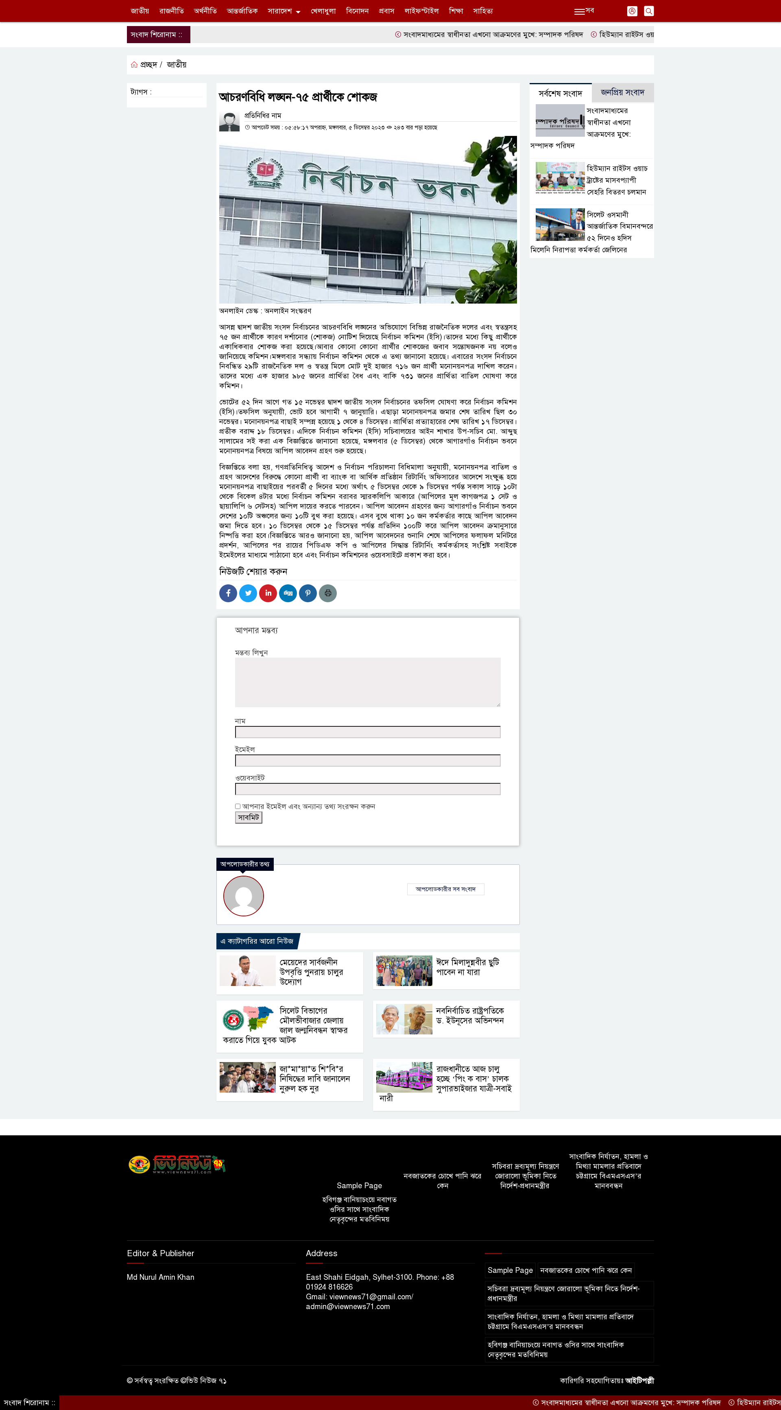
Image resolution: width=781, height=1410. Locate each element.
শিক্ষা (456, 11)
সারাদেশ (280, 11)
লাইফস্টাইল (422, 11)
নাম (240, 721)
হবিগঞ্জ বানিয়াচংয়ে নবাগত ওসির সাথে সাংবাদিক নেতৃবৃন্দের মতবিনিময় (359, 1209)
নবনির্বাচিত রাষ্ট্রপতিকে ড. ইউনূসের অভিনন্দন (470, 1016)
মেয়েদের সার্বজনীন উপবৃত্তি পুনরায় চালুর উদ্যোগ (311, 972)
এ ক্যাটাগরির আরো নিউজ (256, 941)
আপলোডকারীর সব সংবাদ (446, 889)
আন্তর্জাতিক (242, 11)
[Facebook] (228, 593)
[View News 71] (177, 1164)
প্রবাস (387, 11)
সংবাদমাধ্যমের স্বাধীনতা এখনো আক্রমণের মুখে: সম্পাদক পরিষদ (454, 34)
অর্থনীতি (205, 11)
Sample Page (359, 1185)
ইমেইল (245, 749)
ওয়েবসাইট (250, 778)
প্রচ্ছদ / (150, 65)
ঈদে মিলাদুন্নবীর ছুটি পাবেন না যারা (467, 967)
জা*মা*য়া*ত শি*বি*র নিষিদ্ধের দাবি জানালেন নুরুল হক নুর (315, 1079)
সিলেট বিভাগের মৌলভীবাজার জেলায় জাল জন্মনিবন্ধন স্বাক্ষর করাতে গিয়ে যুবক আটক (285, 1025)
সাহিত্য (483, 11)
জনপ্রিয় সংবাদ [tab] (623, 92)
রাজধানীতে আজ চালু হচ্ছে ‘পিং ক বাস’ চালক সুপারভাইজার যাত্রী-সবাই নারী (446, 1084)
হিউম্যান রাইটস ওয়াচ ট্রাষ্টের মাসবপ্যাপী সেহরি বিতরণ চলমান (647, 34)
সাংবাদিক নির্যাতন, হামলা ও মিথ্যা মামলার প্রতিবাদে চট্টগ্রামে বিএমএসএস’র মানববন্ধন (608, 1171)
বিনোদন (357, 11)
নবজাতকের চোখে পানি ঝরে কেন (443, 1181)
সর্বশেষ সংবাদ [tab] (560, 94)
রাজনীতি (171, 11)
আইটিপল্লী (640, 1380)
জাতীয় (140, 11)
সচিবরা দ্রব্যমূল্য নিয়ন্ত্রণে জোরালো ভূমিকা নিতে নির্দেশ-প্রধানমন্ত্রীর (525, 1176)
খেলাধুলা (323, 11)
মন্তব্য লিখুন (251, 652)
